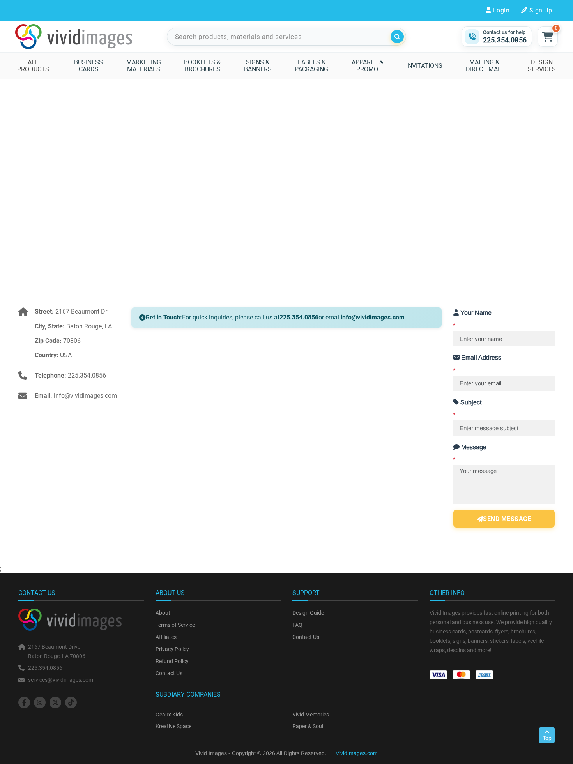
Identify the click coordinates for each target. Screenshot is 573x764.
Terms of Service (175, 625)
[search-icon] (397, 36)
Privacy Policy (172, 649)
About (163, 613)
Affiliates (166, 637)
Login (501, 10)
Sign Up (540, 10)
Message (469, 453)
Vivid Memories (310, 714)
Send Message (507, 518)
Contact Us (169, 673)
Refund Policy (172, 661)
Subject (467, 408)
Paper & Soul (307, 726)
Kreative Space (173, 726)
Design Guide (308, 613)
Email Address (477, 363)
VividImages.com (357, 753)
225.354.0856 (87, 375)
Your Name (472, 318)
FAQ (297, 625)
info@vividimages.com (85, 395)
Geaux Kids (169, 714)
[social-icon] (24, 702)
